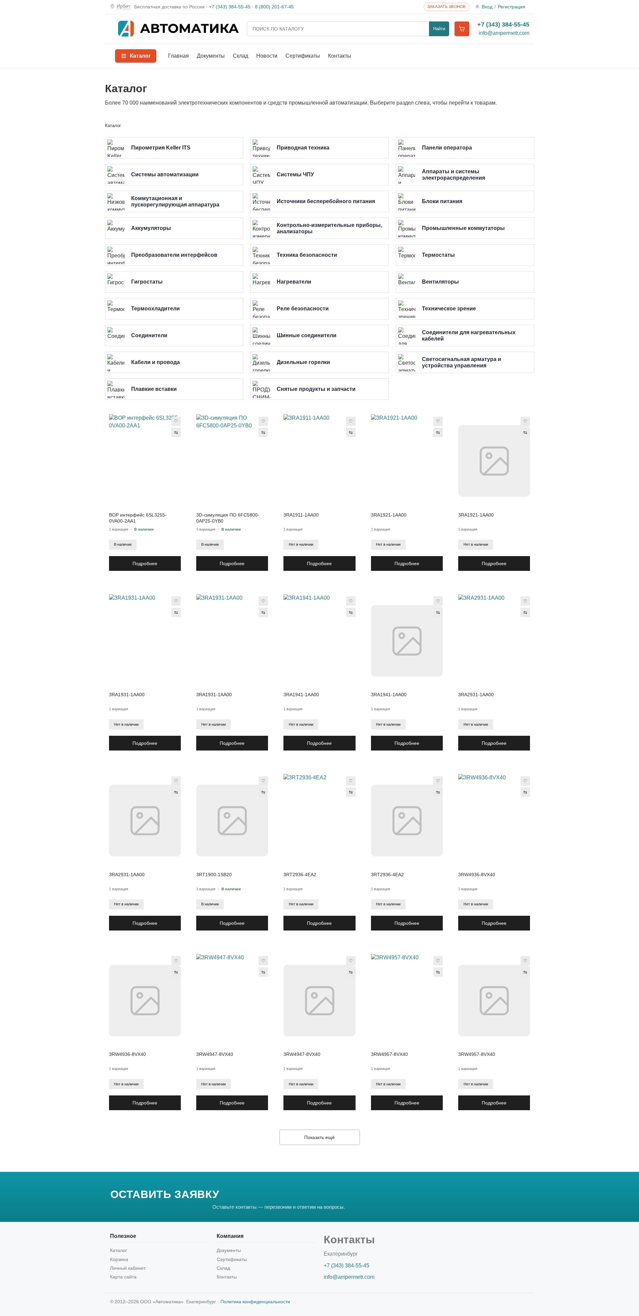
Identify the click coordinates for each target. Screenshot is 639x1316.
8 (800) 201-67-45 (274, 6)
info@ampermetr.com (504, 33)
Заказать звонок (446, 6)
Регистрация (511, 6)
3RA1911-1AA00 (301, 515)
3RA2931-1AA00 (476, 694)
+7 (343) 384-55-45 (230, 6)
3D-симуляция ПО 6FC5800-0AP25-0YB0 (227, 518)
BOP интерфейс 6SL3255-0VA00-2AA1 (138, 518)
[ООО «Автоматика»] (178, 28)
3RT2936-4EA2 (299, 874)
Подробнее (144, 563)
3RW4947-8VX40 (214, 1054)
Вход (487, 6)
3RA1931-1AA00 (127, 694)
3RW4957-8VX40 (389, 1054)
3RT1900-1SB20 (214, 874)
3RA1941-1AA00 (301, 694)
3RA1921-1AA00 (389, 515)
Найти (439, 28)
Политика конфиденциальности (255, 1301)
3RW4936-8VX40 (476, 874)
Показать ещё (319, 1137)
